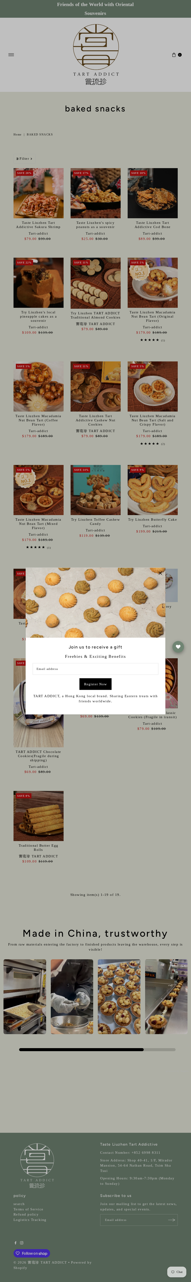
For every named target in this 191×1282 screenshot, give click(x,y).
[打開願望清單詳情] (178, 647)
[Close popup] (160, 573)
